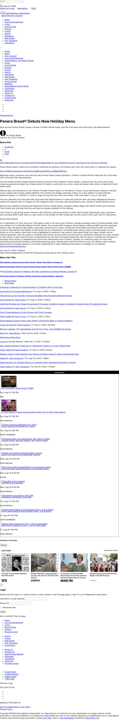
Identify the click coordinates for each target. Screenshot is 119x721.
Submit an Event (7, 8)
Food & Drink (10, 27)
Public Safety (6, 316)
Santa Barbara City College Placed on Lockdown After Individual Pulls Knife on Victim (38, 362)
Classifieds (9, 43)
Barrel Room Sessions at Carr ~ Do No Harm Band (23, 525)
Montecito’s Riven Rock (10, 337)
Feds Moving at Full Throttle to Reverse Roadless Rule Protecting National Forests (36, 295)
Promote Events (12, 663)
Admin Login (10, 679)
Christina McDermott (22, 291)
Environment (6, 300)
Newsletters (22, 8)
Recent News (10, 281)
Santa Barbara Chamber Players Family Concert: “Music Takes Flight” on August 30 (31, 262)
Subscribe (5, 15)
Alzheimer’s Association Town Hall (16, 497)
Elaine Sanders (23, 325)
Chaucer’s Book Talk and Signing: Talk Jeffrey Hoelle (24, 440)
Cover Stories (11, 81)
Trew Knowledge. (67, 718)
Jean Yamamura (16, 358)
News (7, 20)
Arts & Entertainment (14, 22)
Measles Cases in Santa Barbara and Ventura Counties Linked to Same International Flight (39, 354)
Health (3, 358)
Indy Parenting (11, 40)
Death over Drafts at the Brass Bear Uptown (20, 454)
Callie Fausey (20, 300)
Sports (8, 33)
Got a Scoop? (16, 15)
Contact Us (10, 95)
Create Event (10, 98)
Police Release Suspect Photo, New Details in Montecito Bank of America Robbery (36, 321)
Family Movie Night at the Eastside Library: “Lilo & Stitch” (26, 511)
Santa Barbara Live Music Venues (19, 60)
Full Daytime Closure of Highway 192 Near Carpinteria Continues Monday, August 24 (31, 276)
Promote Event (11, 632)
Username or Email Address (12, 599)
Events (8, 31)
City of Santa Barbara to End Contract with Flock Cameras (26, 312)
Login (33, 8)
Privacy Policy (6, 709)
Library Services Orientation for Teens (18, 426)
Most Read (9, 283)
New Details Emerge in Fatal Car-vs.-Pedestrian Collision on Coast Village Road (35, 346)
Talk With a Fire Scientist (12, 483)
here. (23, 616)
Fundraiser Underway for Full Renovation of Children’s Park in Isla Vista (31, 287)
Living (7, 24)
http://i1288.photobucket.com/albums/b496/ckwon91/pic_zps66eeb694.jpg (33, 171)
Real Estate (10, 38)
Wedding (8, 84)
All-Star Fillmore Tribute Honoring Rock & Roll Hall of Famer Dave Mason (33, 412)
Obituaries (9, 36)
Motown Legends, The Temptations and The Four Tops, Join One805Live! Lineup (35, 329)
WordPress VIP (92, 718)
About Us (9, 93)
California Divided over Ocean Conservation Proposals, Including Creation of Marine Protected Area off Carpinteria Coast (53, 304)
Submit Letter (11, 676)
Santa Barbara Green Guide (17, 86)
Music (3, 333)
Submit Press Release (14, 654)
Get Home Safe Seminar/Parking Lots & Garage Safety (25, 469)
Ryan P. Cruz (20, 316)
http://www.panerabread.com (13, 246)
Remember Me (9, 607)
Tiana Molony (14, 333)
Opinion (8, 29)
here (67, 594)
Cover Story (10, 645)
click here (47, 718)
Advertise (9, 91)
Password (4, 603)
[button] (15, 568)
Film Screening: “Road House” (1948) (17, 388)
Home (7, 51)
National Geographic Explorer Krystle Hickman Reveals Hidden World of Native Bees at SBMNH (35, 267)
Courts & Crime (7, 325)
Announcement (6, 115)
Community (5, 291)
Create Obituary (12, 674)
